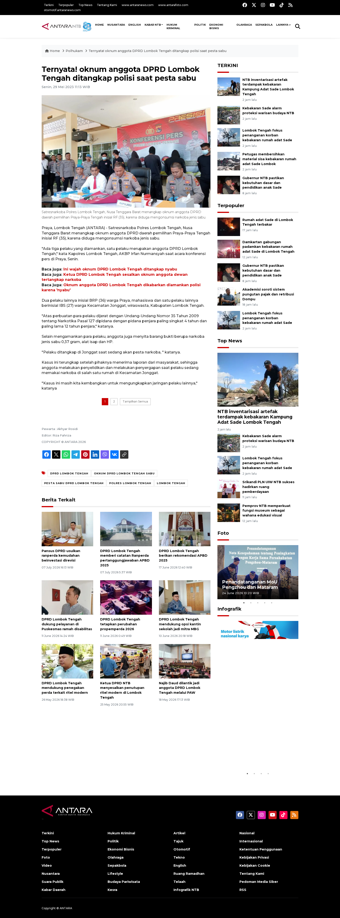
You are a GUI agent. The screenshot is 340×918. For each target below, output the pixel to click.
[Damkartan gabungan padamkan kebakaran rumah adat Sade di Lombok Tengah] (228, 248)
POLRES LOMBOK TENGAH (130, 483)
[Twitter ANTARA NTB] (254, 5)
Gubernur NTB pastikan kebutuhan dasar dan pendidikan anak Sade (263, 183)
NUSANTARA (116, 24)
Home (55, 51)
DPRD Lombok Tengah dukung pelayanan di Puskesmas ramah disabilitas (67, 624)
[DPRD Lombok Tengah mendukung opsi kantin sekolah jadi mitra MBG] (184, 597)
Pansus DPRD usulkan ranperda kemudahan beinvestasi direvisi (61, 556)
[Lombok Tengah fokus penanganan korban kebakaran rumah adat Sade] (228, 137)
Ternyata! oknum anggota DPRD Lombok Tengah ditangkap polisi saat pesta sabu (157, 51)
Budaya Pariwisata (124, 882)
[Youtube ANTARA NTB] (272, 5)
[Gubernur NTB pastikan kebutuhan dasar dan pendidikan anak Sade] (228, 184)
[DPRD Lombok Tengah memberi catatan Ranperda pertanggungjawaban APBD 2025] (126, 528)
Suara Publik (52, 882)
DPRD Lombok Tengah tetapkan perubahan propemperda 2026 (120, 624)
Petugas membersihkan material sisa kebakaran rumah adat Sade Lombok (269, 159)
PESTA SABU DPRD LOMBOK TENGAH (74, 483)
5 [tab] (271, 602)
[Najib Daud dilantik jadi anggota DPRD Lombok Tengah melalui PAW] (184, 661)
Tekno (179, 857)
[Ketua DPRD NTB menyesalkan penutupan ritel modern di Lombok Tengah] (126, 661)
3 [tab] (258, 602)
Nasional (246, 833)
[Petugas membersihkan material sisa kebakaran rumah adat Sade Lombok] (228, 161)
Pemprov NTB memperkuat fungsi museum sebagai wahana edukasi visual (266, 511)
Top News (85, 5)
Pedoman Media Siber (258, 882)
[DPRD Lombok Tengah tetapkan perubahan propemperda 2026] (126, 597)
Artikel (179, 833)
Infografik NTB (186, 890)
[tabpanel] (257, 572)
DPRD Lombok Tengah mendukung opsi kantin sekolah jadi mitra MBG (180, 624)
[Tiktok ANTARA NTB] (282, 5)
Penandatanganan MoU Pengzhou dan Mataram (250, 584)
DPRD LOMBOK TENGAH (69, 473)
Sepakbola (263, 24)
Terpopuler (66, 5)
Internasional (251, 841)
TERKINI (227, 65)
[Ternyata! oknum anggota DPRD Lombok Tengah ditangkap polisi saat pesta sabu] (257, 379)
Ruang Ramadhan (188, 874)
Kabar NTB (153, 24)
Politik (200, 24)
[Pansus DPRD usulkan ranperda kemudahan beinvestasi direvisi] (67, 528)
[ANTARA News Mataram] (67, 26)
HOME (99, 24)
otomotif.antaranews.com (62, 10)
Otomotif (181, 849)
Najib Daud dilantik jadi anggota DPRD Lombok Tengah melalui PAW (179, 688)
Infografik (229, 609)
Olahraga (244, 24)
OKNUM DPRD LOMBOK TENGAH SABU (124, 473)
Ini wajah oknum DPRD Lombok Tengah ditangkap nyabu (120, 269)
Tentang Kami (107, 5)
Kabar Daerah (53, 890)
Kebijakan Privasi (254, 857)
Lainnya (282, 24)
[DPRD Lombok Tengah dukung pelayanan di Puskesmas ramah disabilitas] (67, 597)
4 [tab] (265, 602)
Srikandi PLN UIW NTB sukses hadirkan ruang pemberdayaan (268, 487)
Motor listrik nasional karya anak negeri (253, 757)
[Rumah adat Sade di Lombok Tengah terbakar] (228, 226)
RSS (242, 890)
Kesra (112, 890)
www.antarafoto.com (173, 5)
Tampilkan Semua (135, 401)
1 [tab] (244, 602)
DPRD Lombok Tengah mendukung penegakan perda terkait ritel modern (65, 688)
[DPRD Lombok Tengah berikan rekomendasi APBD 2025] (184, 528)
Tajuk (178, 841)
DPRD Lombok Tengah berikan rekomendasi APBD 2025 (183, 556)
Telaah (179, 882)
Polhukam (74, 51)
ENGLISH (134, 24)
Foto (223, 533)
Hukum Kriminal (173, 26)
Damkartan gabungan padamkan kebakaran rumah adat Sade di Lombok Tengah (268, 247)
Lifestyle (115, 874)
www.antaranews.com (138, 5)
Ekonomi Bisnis (216, 26)
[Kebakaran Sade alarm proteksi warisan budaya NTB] (228, 115)
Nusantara (51, 874)
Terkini (49, 5)
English (179, 865)
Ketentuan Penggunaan (260, 849)
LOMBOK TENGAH (171, 483)
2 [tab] (251, 602)
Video (47, 865)
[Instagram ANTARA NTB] (263, 5)
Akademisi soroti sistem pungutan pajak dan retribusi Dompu (268, 294)
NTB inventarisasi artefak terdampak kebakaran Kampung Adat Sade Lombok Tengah (254, 417)
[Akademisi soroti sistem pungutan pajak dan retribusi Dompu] (228, 296)
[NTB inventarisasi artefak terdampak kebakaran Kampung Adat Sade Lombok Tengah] (228, 86)
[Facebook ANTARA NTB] (244, 5)
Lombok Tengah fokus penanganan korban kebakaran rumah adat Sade (267, 135)
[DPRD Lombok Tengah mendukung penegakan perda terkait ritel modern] (67, 661)
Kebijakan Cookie (254, 865)
